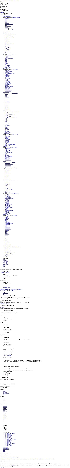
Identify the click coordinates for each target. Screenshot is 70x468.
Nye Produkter (5, 263)
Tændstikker (7, 107)
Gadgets (6, 37)
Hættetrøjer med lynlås (9, 223)
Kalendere (4, 161)
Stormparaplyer (7, 81)
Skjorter (6, 235)
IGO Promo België (8, 434)
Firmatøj (6, 221)
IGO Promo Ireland (8, 440)
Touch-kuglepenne (8, 187)
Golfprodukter (7, 75)
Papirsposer (7, 203)
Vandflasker (5, 407)
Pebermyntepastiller (8, 156)
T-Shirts (4, 410)
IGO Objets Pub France (9, 438)
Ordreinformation (6, 399)
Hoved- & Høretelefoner (9, 43)
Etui (5, 135)
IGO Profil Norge (8, 444)
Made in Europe (5, 264)
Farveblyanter (7, 182)
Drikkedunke (7, 18)
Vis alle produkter (8, 52)
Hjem (4, 292)
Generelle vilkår (5, 447)
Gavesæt (6, 57)
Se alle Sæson (7, 65)
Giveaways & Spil (6, 92)
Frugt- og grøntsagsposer (9, 198)
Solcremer (6, 174)
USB (6, 51)
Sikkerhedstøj (7, 234)
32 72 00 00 (2, 290)
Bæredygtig (5, 260)
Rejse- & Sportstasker (8, 204)
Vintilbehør (7, 131)
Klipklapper (7, 230)
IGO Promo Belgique (8, 435)
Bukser (6, 220)
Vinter (6, 64)
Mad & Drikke (5, 146)
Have (6, 77)
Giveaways (7, 97)
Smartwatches (7, 39)
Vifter (6, 243)
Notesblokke (7, 141)
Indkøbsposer (7, 199)
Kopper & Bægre (8, 26)
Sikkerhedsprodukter (8, 250)
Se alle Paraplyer (8, 83)
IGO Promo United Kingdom (10, 443)
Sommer (6, 63)
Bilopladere (7, 46)
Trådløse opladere (8, 48)
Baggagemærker (7, 206)
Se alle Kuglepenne (8, 188)
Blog (4, 265)
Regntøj (6, 233)
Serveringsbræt (7, 150)
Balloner (6, 94)
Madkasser (7, 121)
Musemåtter (7, 140)
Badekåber (7, 115)
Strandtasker (7, 212)
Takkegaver (7, 66)
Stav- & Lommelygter (8, 253)
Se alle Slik (7, 159)
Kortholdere (7, 137)
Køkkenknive (7, 120)
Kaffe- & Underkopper (9, 24)
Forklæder (6, 113)
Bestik (6, 119)
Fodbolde (6, 85)
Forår (6, 61)
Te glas (6, 21)
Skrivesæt (6, 190)
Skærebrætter (7, 123)
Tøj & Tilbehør (5, 214)
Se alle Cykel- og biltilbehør (9, 73)
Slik (5, 154)
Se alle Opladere (7, 49)
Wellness (6, 177)
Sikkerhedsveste (7, 251)
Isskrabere (6, 247)
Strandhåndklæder (8, 88)
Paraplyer (6, 80)
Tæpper (6, 128)
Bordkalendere (7, 163)
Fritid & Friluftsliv (6, 68)
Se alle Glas (7, 23)
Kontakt (4, 400)
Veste (6, 242)
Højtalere (6, 42)
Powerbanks (7, 50)
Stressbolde (7, 106)
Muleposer (6, 202)
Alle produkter (5, 256)
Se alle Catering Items (8, 152)
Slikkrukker (7, 157)
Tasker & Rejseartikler (6, 192)
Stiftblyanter (7, 183)
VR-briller (6, 40)
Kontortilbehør (7, 136)
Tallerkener (7, 129)
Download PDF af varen (7, 355)
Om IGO (4, 391)
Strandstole (7, 89)
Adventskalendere (8, 55)
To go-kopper (7, 28)
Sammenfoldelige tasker (9, 210)
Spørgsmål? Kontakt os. (4, 303)
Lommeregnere (7, 139)
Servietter (6, 151)
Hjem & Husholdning (6, 110)
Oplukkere (6, 122)
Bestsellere (5, 262)
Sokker (6, 236)
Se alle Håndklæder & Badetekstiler (11, 117)
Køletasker (7, 201)
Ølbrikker (6, 149)
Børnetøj (6, 219)
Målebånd (6, 249)
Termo (6, 30)
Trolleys (6, 208)
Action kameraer (8, 38)
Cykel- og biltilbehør (8, 71)
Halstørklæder (7, 224)
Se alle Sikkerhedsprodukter (9, 252)
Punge (6, 232)
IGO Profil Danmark (6, 432)
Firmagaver (5, 53)
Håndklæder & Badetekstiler (10, 114)
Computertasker (7, 196)
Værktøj (6, 254)
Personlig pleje (5, 167)
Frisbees (6, 74)
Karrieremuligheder (6, 393)
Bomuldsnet (7, 194)
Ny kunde (4, 277)
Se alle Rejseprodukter (9, 207)
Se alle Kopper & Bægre (9, 29)
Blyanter (6, 181)
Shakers (6, 27)
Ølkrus (6, 20)
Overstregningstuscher (9, 189)
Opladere (6, 45)
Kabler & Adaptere (8, 47)
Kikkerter (6, 79)
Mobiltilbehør (7, 44)
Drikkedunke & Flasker (7, 16)
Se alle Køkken (7, 125)
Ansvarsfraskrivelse (6, 449)
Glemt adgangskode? (6, 276)
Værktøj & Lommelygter (7, 245)
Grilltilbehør (7, 76)
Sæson (6, 59)
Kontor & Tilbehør (6, 133)
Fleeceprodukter (7, 222)
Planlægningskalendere (9, 164)
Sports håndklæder (8, 116)
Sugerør (6, 124)
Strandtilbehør (7, 87)
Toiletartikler (7, 175)
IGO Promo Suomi (8, 441)
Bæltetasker (7, 195)
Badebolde (7, 70)
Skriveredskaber (5, 179)
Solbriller (6, 237)
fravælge (12, 465)
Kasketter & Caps (8, 229)
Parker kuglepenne (8, 186)
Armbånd (6, 217)
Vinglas (6, 22)
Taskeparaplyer (7, 82)
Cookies (4, 450)
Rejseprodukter (7, 205)
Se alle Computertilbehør (9, 36)
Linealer (6, 138)
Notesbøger (7, 142)
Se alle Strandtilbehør (8, 90)
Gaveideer (6, 56)
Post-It (6, 143)
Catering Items (7, 148)
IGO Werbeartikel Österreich (10, 433)
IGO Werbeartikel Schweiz (9, 442)
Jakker (6, 226)
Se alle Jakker (7, 228)
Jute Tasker (7, 200)
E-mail (12, 290)
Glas (5, 19)
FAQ (4, 266)
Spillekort (6, 104)
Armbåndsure (7, 218)
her (13, 466)
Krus (6, 25)
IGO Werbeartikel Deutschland (10, 439)
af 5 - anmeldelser (7, 0)
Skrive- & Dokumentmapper (10, 144)
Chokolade (7, 155)
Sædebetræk (7, 72)
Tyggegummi (7, 158)
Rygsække (6, 209)
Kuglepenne (7, 185)
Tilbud (4, 259)
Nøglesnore (7, 98)
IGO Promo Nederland (9, 445)
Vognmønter (7, 108)
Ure (5, 130)
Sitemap (4, 451)
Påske (6, 62)
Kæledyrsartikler (8, 78)
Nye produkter (18, 289)
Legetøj (6, 99)
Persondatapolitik (6, 448)
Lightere (4, 414)
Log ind (4, 274)
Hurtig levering (5, 261)
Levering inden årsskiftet (9, 58)
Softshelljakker (7, 227)
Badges (6, 96)
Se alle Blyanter (7, 184)
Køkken (6, 118)
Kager (6, 153)
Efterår (6, 60)
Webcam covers (7, 35)
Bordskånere (7, 112)
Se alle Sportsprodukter (9, 86)
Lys (5, 126)
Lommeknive (7, 248)
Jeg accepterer (2, 467)
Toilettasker (7, 176)
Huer (6, 225)
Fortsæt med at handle (6, 287)
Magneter (6, 127)
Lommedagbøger (8, 165)
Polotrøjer (6, 231)
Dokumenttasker (7, 197)
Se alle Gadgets (7, 41)
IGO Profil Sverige (8, 436)
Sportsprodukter (7, 84)
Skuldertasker (7, 211)
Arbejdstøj (6, 216)
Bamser (6, 95)
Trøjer (4, 420)
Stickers (6, 105)
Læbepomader (7, 173)
